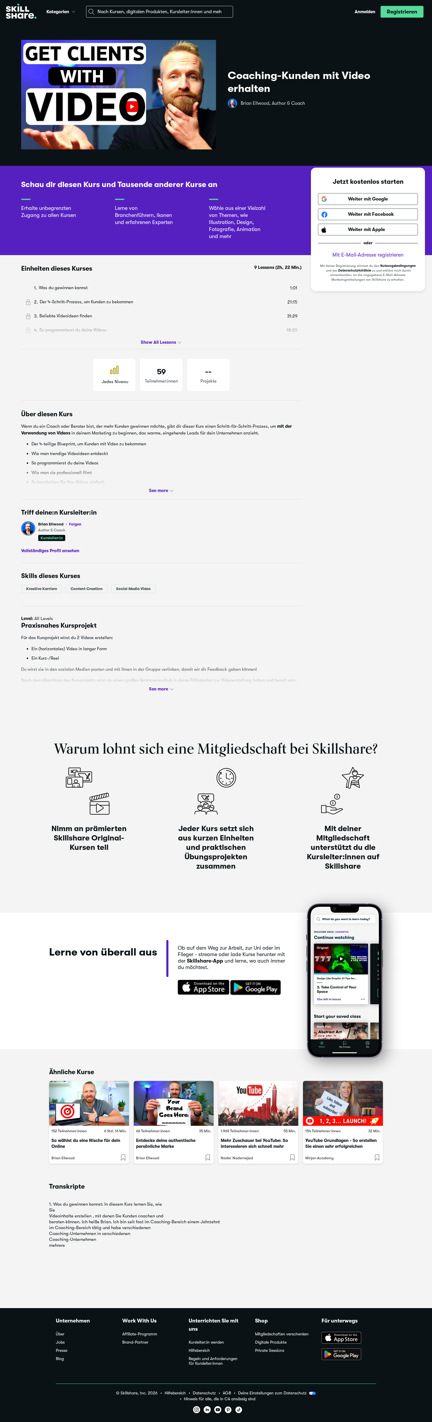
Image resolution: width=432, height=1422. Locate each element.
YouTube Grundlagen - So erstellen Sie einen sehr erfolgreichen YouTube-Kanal (341, 1146)
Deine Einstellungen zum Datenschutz (272, 1393)
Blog (60, 1359)
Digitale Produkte (271, 1342)
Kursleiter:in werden (206, 1342)
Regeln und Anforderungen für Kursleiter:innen (213, 1361)
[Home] (21, 12)
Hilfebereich (199, 1350)
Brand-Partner (135, 1342)
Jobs (60, 1342)
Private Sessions (269, 1350)
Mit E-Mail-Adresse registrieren (367, 255)
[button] (73, 11)
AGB (227, 1393)
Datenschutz (204, 1393)
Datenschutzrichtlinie (354, 270)
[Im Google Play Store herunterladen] (257, 988)
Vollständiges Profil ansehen (50, 550)
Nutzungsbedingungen (398, 266)
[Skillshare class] (89, 1103)
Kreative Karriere (41, 589)
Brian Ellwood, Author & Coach (273, 103)
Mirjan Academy (319, 1158)
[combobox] (159, 12)
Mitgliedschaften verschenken (282, 1334)
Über (60, 1334)
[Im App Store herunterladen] (201, 988)
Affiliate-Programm (139, 1334)
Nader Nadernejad (237, 1158)
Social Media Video (133, 589)
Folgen (75, 524)
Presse (61, 1350)
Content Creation (87, 589)
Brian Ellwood (59, 524)
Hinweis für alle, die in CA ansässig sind (219, 1399)
